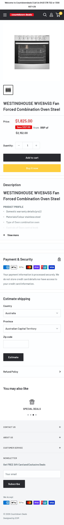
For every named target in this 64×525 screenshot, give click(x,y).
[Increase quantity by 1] (36, 145)
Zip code (7, 336)
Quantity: (8, 145)
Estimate (13, 357)
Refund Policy (10, 371)
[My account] (51, 15)
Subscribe (14, 483)
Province (8, 321)
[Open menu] (5, 15)
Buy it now (32, 168)
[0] (58, 15)
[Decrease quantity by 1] (18, 145)
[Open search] (45, 15)
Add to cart (32, 157)
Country (7, 305)
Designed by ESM (11, 518)
